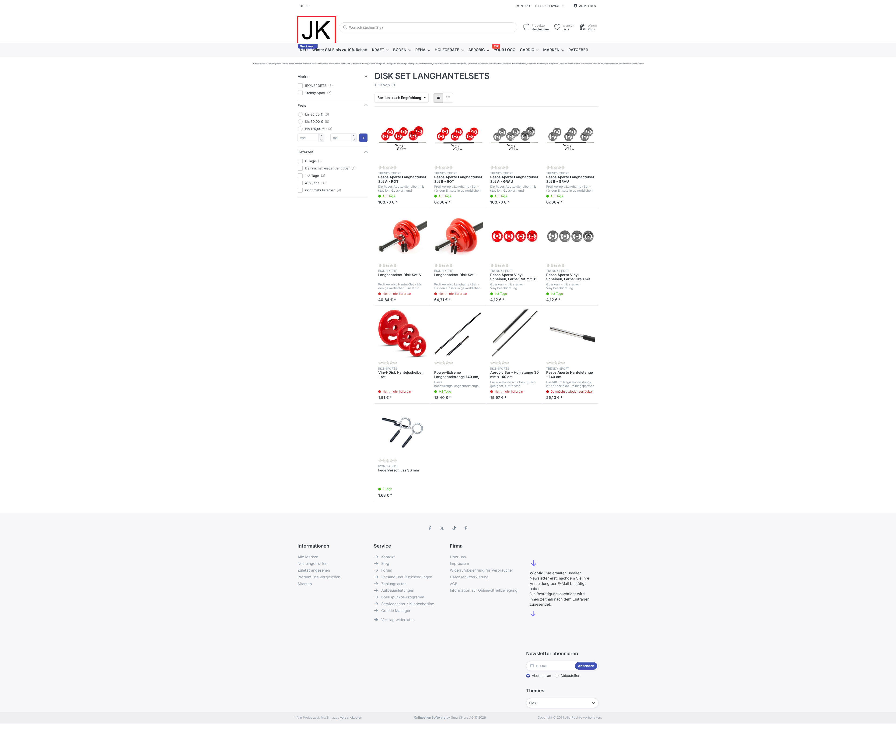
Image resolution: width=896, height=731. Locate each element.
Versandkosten (351, 717)
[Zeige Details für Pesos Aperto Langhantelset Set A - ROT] (402, 138)
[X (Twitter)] (442, 528)
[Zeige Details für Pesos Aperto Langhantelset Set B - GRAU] (570, 138)
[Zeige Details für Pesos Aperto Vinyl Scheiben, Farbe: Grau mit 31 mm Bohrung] (570, 236)
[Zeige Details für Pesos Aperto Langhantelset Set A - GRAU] (514, 138)
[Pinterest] (466, 528)
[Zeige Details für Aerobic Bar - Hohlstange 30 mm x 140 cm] (514, 333)
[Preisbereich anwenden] (363, 138)
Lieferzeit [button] (306, 152)
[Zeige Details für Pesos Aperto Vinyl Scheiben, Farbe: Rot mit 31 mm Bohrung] (514, 236)
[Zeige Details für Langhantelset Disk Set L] (458, 236)
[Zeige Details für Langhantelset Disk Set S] (402, 236)
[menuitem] (304, 50)
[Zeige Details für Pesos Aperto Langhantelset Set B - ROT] (458, 138)
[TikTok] (454, 528)
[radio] (438, 98)
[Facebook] (430, 528)
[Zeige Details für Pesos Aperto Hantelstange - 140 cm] (570, 333)
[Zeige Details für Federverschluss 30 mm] (402, 431)
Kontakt (523, 6)
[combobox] (304, 5)
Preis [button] (302, 105)
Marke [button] (303, 76)
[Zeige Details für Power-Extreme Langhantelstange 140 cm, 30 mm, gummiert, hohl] (458, 333)
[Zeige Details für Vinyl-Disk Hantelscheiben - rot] (402, 333)
